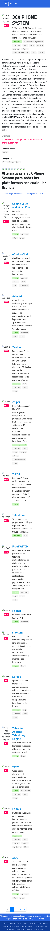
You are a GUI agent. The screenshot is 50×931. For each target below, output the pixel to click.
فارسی (38, 923)
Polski (37, 926)
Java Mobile (24, 285)
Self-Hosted (25, 790)
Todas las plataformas (12, 194)
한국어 (18, 926)
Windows (16, 45)
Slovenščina (20, 929)
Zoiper (16, 402)
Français (45, 923)
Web (33, 52)
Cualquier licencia (34, 194)
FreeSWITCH (20, 546)
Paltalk (16, 809)
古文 (41, 929)
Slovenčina (10, 929)
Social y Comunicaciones (11, 162)
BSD (15, 600)
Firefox (41, 52)
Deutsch (32, 923)
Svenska (29, 929)
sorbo (5, 152)
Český (19, 923)
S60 (14, 285)
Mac (25, 45)
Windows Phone (19, 459)
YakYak (16, 474)
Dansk (25, 923)
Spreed (16, 676)
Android (16, 49)
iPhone (25, 49)
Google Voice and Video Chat (21, 205)
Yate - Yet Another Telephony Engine (18, 733)
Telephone (18, 515)
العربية (4, 923)
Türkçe (36, 929)
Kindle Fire (17, 847)
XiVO (15, 857)
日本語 (12, 926)
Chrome (40, 45)
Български (11, 923)
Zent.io (16, 347)
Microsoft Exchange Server (33, 41)
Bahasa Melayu (27, 926)
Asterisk (17, 296)
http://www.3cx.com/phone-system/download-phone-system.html (22, 141)
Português (43, 926)
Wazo (15, 767)
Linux (32, 45)
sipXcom (17, 632)
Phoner (16, 610)
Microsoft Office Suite (21, 52)
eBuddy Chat (20, 254)
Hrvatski (5, 926)
